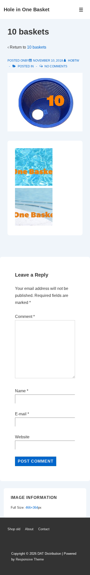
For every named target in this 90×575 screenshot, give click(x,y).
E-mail (20, 414)
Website (22, 437)
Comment (25, 316)
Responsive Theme (30, 559)
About (29, 529)
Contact (44, 529)
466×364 (32, 507)
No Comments (55, 66)
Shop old (14, 529)
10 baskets (36, 47)
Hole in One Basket (27, 9)
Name (20, 391)
